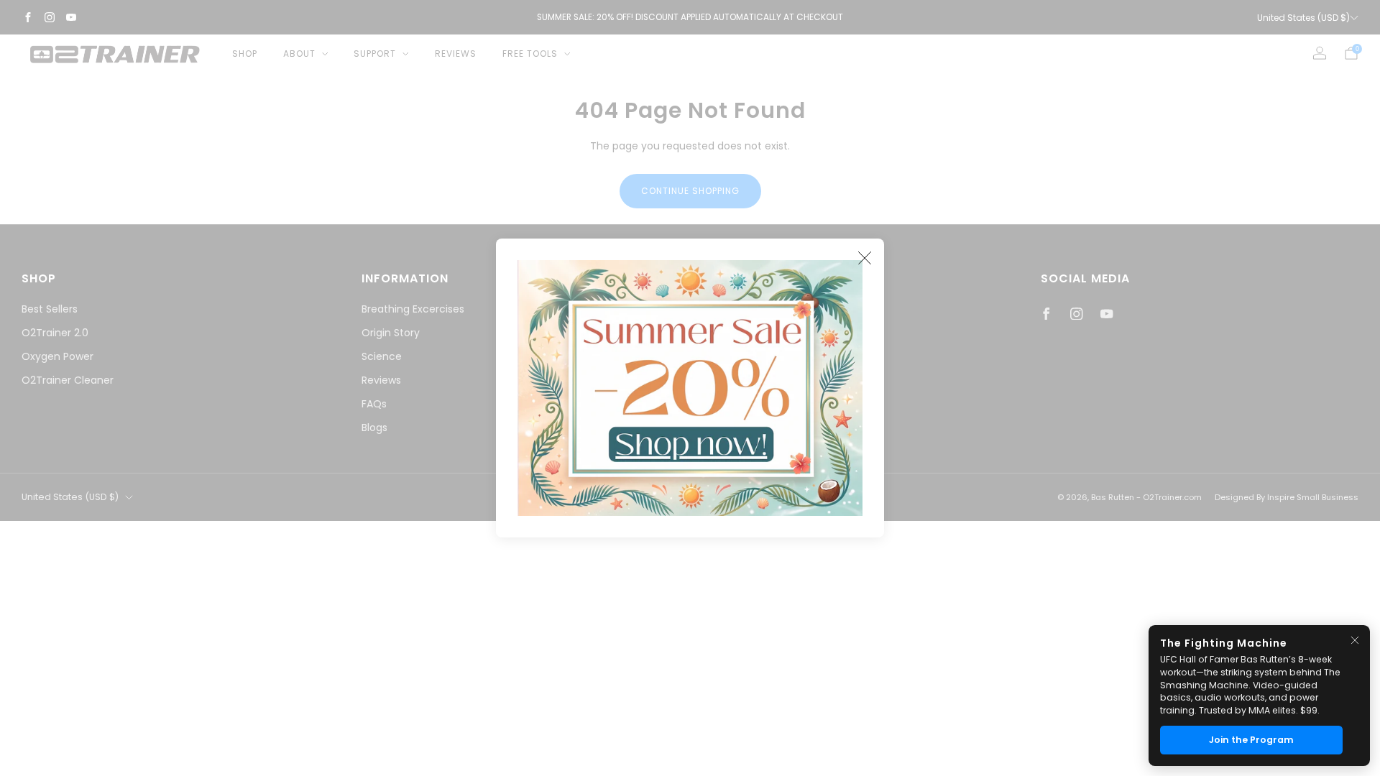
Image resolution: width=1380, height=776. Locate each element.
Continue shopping (690, 191)
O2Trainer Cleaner (68, 380)
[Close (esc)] (864, 258)
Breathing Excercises (413, 309)
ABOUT (299, 53)
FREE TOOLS (530, 53)
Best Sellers (50, 309)
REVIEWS (456, 53)
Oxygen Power (57, 356)
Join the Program (1251, 740)
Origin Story (391, 332)
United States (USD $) (1303, 17)
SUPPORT (375, 53)
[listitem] (690, 17)
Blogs (374, 427)
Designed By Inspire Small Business (1286, 497)
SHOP (244, 53)
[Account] (1319, 53)
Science (382, 356)
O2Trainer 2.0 (55, 332)
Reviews (381, 380)
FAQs (374, 404)
